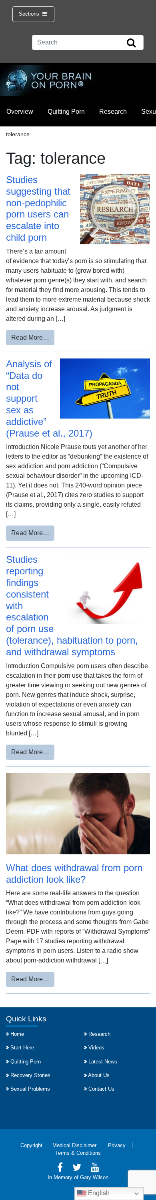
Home (17, 1034)
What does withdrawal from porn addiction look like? (74, 873)
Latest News (102, 1062)
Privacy (117, 1145)
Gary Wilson (94, 1177)
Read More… (32, 337)
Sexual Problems (30, 1089)
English (98, 1193)
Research (113, 111)
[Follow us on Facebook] (60, 1168)
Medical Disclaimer (74, 1145)
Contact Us (101, 1089)
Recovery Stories (30, 1075)
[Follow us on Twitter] (76, 1168)
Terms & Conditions (78, 1153)
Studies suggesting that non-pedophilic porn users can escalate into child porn (38, 208)
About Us (99, 1075)
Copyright (31, 1145)
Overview (19, 111)
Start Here (22, 1048)
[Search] (131, 43)
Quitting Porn (66, 111)
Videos (96, 1048)
